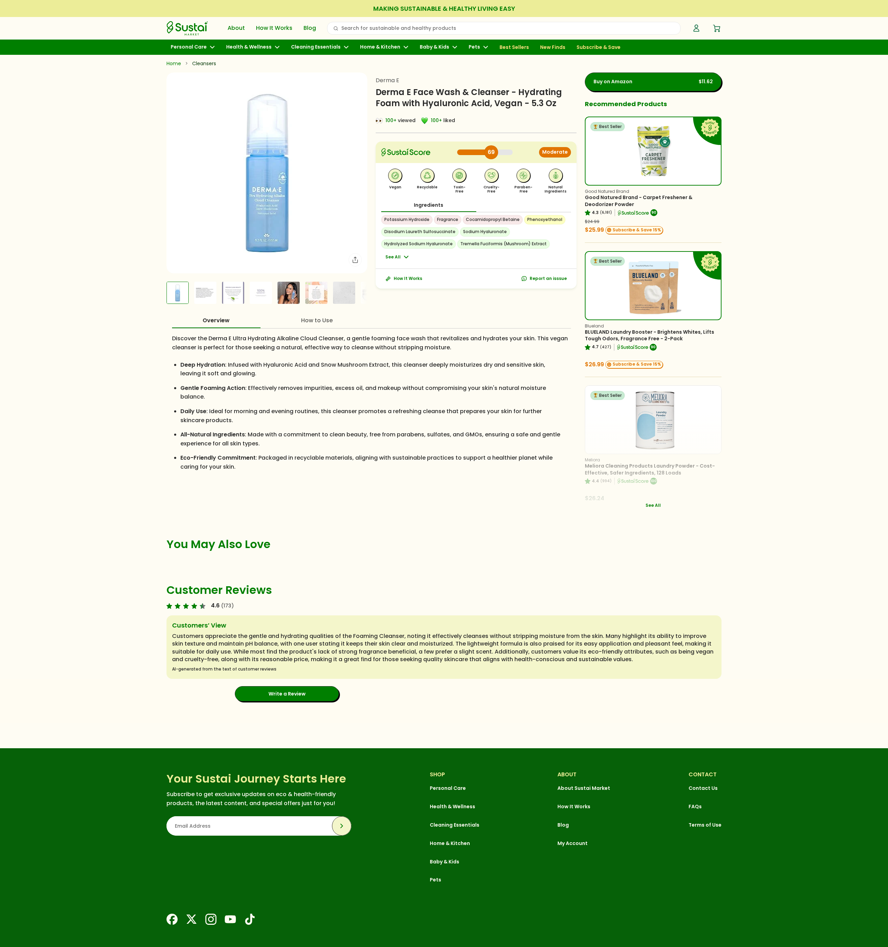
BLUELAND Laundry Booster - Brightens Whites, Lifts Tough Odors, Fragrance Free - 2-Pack (649, 335)
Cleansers (204, 63)
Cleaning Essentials (316, 47)
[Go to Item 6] (316, 293)
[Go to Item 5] (289, 293)
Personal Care (189, 47)
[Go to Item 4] (261, 293)
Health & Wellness (249, 47)
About (236, 28)
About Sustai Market (583, 788)
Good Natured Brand (607, 191)
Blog (310, 28)
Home (173, 63)
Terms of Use (705, 824)
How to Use (317, 320)
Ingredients (428, 205)
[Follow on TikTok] (249, 919)
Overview (216, 320)
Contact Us (703, 788)
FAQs (695, 806)
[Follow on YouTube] (230, 919)
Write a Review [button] (287, 693)
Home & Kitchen (380, 47)
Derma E (387, 80)
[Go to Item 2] (205, 293)
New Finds (552, 47)
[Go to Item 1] (177, 293)
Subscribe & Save (599, 47)
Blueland (594, 326)
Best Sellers (514, 47)
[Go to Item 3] (233, 293)
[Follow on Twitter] (191, 919)
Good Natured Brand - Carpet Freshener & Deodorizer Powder (638, 201)
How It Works (274, 28)
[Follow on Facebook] (172, 919)
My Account (572, 843)
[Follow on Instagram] (210, 919)
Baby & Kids (434, 47)
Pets (474, 47)
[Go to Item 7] (344, 293)
